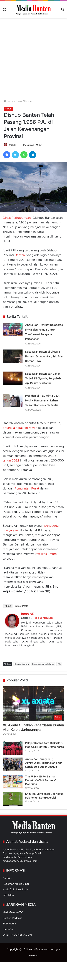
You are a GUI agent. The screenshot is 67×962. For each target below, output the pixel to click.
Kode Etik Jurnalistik (15, 889)
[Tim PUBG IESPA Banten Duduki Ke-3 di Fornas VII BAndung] (13, 781)
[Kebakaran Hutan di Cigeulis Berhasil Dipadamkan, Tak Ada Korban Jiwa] (13, 356)
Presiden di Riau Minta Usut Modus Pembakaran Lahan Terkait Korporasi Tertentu (42, 400)
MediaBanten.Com (43, 618)
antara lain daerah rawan (20, 428)
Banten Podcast (12, 918)
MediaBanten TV (13, 912)
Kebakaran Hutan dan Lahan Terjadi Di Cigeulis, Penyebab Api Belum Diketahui (43, 378)
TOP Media (9, 924)
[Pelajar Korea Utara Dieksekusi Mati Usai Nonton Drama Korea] (13, 748)
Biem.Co (8, 929)
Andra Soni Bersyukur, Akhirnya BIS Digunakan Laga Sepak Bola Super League (43, 763)
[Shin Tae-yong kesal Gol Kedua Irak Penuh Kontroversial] (13, 799)
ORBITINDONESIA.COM (17, 935)
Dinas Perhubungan (17, 218)
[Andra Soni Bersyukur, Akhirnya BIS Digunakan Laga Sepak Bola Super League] (13, 764)
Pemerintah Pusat (26, 488)
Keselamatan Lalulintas (43, 664)
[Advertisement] (33, 55)
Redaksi (7, 878)
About (8, 606)
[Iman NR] (12, 627)
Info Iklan (8, 895)
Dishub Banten (21, 664)
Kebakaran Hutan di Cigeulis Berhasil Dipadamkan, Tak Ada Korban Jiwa (44, 356)
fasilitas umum (46, 554)
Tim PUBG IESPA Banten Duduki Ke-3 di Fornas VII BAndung (41, 780)
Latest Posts (21, 606)
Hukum (28, 101)
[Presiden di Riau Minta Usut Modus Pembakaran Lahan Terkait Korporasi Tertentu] (13, 400)
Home (9, 101)
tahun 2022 (11, 460)
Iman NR (13, 145)
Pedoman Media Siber (16, 884)
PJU (59, 664)
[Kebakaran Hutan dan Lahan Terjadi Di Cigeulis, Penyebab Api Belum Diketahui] (13, 378)
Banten (20, 255)
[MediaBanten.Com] (33, 9)
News (19, 101)
